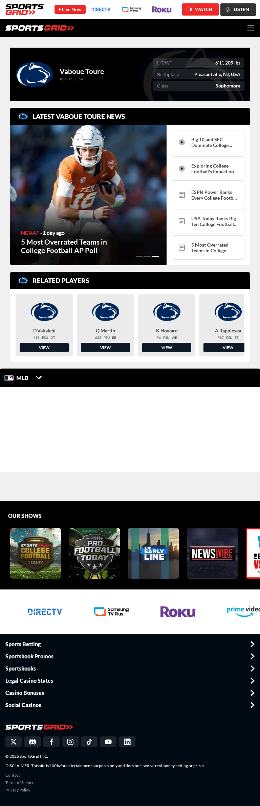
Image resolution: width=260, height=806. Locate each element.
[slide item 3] (155, 256)
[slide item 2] (147, 256)
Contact (12, 775)
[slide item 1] (139, 256)
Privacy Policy (17, 790)
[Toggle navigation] (251, 28)
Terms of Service (19, 782)
